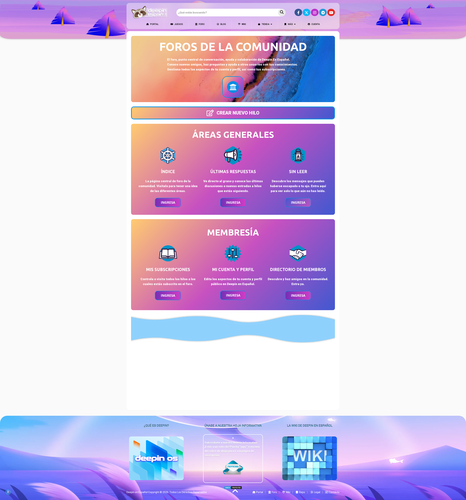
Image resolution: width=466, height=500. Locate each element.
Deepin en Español (137, 492)
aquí (243, 446)
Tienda (265, 24)
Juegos (178, 24)
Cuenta (315, 24)
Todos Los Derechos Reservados (188, 492)
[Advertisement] (233, 373)
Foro (201, 24)
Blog (223, 24)
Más (290, 24)
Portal (154, 24)
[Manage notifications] (8, 492)
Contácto (333, 492)
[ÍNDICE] (233, 87)
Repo (302, 492)
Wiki (243, 24)
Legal (316, 492)
